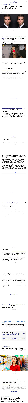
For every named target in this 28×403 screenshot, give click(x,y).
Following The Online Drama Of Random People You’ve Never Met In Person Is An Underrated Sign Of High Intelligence (14, 336)
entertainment (17, 213)
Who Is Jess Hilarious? (9, 60)
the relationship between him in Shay (19, 251)
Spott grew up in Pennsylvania (7, 70)
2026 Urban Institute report (7, 383)
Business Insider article (10, 380)
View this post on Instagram (14, 98)
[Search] (24, 1)
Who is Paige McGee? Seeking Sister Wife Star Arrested (15, 172)
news (7, 77)
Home (1, 4)
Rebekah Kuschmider (4, 11)
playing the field (21, 254)
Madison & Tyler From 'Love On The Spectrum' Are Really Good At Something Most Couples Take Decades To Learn (14, 339)
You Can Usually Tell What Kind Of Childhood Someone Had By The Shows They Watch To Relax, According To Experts (14, 334)
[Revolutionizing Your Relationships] (14, 1)
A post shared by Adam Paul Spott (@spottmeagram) (12, 108)
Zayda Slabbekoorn (3, 353)
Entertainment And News (7, 4)
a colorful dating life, (16, 36)
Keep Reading (14, 391)
